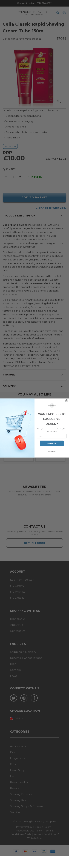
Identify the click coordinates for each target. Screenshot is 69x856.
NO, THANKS (51, 451)
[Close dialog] (66, 400)
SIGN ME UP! (51, 443)
